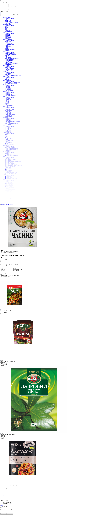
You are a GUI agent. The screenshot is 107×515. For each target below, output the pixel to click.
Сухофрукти (7, 30)
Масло (6, 137)
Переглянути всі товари (9, 18)
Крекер (6, 45)
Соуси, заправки (8, 57)
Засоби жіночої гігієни (9, 162)
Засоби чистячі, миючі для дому (11, 164)
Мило (6, 169)
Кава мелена (7, 86)
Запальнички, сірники (9, 185)
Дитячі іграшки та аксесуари (10, 95)
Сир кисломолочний (9, 138)
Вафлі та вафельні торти (9, 44)
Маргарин (7, 143)
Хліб (6, 19)
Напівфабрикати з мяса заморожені (11, 149)
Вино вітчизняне (8, 112)
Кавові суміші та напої (9, 90)
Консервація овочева (9, 60)
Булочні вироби (8, 20)
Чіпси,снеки (7, 50)
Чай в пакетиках (8, 89)
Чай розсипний (8, 88)
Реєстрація (2, 13)
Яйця (6, 135)
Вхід (1, 12)
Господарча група (8, 190)
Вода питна (7, 101)
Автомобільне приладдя (9, 187)
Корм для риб (7, 199)
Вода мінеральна (8, 99)
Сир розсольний (8, 128)
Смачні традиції (8, 150)
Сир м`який (7, 129)
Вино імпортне (8, 113)
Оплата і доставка (6, 204)
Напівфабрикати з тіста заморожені (11, 148)
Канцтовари (7, 188)
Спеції (6, 56)
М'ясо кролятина (8, 37)
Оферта (4, 495)
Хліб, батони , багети (9, 69)
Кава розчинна (8, 87)
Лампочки (7, 181)
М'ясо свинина (8, 35)
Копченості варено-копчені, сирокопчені (12, 121)
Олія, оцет (7, 55)
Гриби (6, 28)
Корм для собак (8, 196)
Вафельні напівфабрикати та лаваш (11, 22)
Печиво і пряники (8, 46)
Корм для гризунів (8, 200)
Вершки (6, 141)
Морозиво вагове (8, 176)
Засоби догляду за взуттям (10, 163)
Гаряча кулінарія (8, 74)
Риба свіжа (7, 153)
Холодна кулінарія (8, 73)
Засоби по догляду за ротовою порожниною (13, 165)
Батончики (7, 48)
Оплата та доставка (6, 492)
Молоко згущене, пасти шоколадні (11, 63)
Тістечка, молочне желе (9, 144)
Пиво (6, 108)
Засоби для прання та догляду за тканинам (13, 161)
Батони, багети (8, 21)
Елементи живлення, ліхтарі (10, 193)
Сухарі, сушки (7, 23)
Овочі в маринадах (8, 31)
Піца (6, 78)
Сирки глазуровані (8, 142)
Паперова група (8, 171)
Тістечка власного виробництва (11, 83)
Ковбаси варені (8, 119)
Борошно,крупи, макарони (10, 53)
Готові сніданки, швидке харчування (12, 58)
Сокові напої (7, 100)
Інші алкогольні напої (9, 116)
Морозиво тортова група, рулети (11, 178)
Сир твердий (7, 127)
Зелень (6, 29)
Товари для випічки (8, 64)
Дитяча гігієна (7, 93)
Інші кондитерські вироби (10, 49)
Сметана (6, 136)
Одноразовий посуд (8, 186)
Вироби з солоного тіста (9, 68)
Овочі (6, 26)
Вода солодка (7, 98)
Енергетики (7, 103)
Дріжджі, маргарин (8, 62)
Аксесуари (7, 201)
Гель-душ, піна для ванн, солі (10, 173)
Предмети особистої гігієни (10, 189)
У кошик (2, 261)
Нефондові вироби (8, 124)
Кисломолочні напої (9, 140)
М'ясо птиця (7, 34)
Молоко (6, 134)
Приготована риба (8, 154)
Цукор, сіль (7, 61)
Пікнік (6, 192)
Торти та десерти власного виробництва (12, 82)
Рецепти (4, 496)
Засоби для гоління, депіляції (10, 159)
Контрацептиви (8, 167)
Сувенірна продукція (9, 184)
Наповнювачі (7, 202)
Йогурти (6, 139)
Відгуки (4, 493)
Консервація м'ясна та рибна (10, 54)
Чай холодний (7, 102)
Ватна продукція (8, 191)
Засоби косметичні (8, 168)
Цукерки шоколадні (8, 43)
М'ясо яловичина (8, 36)
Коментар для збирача (4, 264)
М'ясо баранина (8, 38)
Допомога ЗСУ (12, 204)
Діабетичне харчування (9, 59)
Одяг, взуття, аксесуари (9, 183)
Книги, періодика (8, 182)
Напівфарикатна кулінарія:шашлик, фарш (13, 75)
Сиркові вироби (8, 131)
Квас (6, 104)
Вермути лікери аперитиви (10, 114)
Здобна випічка (8, 67)
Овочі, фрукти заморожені (10, 147)
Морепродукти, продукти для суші (11, 155)
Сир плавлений (8, 130)
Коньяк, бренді (8, 111)
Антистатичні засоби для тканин (11, 172)
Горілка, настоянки (8, 110)
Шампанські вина (8, 115)
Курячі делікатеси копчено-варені (11, 123)
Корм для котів (8, 197)
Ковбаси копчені (8, 120)
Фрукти (6, 27)
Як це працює (5, 491)
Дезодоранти (7, 158)
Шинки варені (7, 122)
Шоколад (6, 42)
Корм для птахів (8, 198)
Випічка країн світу (8, 70)
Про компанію (5, 490)
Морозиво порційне (8, 177)
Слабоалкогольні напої (9, 109)
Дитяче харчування (8, 94)
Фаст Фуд (7, 79)
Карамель (7, 47)
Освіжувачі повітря (8, 170)
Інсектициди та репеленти (10, 166)
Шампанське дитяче (9, 105)
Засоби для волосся (8, 160)
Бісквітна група (8, 41)
